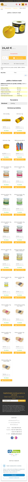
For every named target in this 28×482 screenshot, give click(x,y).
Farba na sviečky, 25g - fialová (20, 278)
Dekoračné (15, 8)
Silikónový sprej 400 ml (20, 140)
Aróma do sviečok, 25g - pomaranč (6, 167)
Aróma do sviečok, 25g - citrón (6, 278)
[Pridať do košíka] (6, 133)
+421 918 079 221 (19, 0)
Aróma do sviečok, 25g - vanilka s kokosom (19, 250)
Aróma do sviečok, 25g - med (6, 250)
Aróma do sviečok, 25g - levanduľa (19, 222)
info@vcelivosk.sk (9, 0)
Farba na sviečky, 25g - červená (20, 333)
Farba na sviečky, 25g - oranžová (6, 333)
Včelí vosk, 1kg (19, 113)
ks (5, 57)
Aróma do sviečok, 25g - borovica (6, 195)
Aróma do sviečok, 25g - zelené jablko (19, 195)
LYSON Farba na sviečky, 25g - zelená (19, 305)
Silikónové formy (8, 8)
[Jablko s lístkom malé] (14, 29)
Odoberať (22, 400)
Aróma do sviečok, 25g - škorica (6, 222)
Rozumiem (14, 475)
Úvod (2, 8)
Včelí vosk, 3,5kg (6, 140)
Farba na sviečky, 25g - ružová (6, 305)
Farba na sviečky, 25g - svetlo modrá (6, 360)
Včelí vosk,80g (6, 113)
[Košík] (23, 4)
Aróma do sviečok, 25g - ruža (19, 167)
